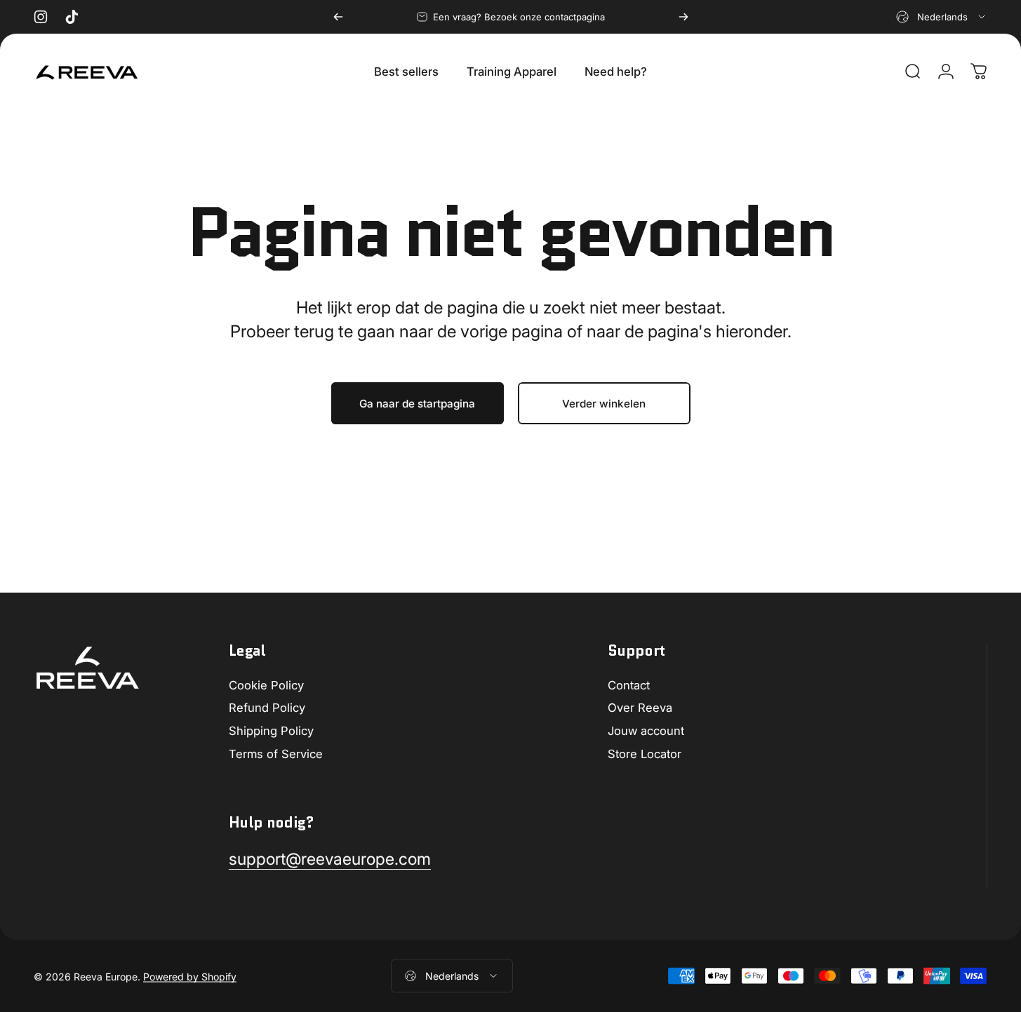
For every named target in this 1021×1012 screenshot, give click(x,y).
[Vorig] (338, 17)
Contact (629, 685)
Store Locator (644, 754)
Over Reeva (640, 708)
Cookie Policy (266, 685)
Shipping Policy (271, 731)
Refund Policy (267, 708)
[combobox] (941, 17)
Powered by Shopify (189, 976)
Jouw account (646, 731)
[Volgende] (683, 17)
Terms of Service (276, 754)
